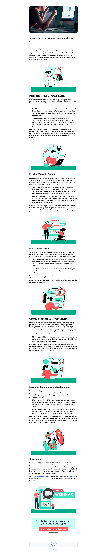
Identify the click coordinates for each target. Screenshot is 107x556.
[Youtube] (54, 546)
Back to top (53, 549)
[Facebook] (52, 546)
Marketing (31, 41)
